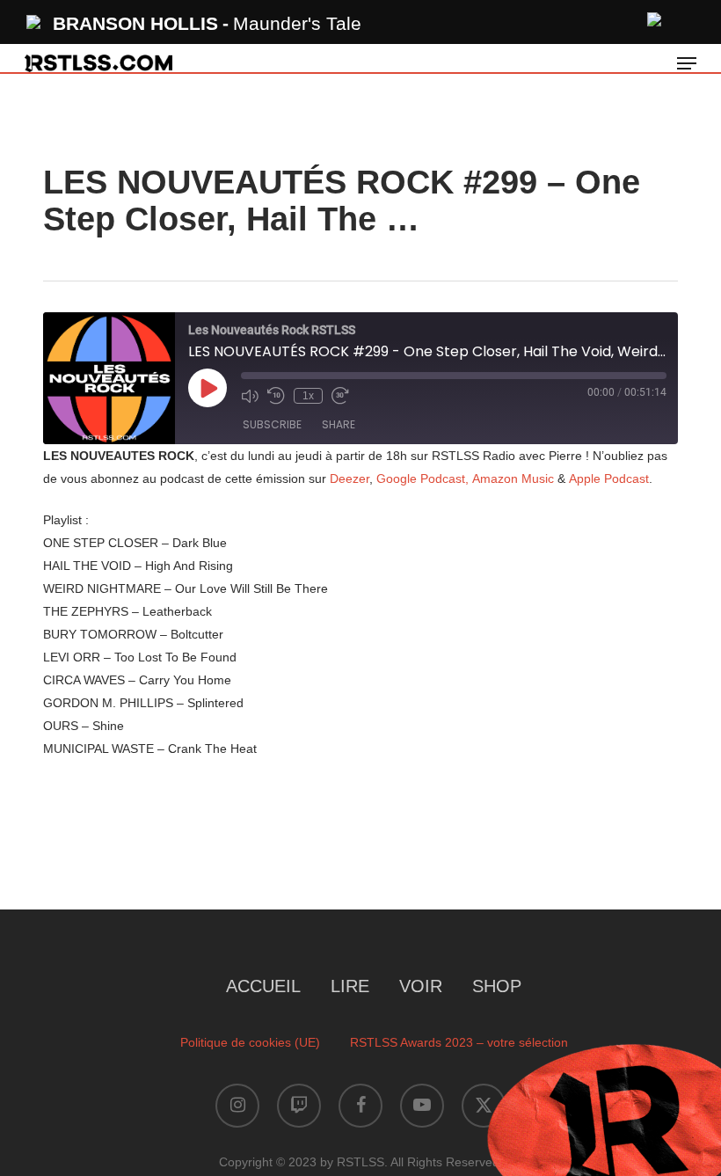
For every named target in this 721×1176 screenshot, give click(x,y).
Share (338, 424)
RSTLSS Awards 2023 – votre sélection (459, 1042)
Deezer (349, 478)
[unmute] (655, 17)
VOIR (420, 986)
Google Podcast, (422, 478)
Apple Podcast (609, 478)
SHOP (496, 986)
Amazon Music (514, 478)
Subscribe (272, 424)
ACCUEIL (263, 986)
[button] (686, 63)
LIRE (350, 986)
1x (308, 396)
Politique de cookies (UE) (250, 1042)
